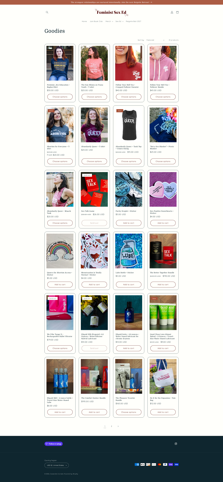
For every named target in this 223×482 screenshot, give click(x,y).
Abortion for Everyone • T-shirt (58, 148)
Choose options (60, 97)
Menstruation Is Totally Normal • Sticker (91, 274)
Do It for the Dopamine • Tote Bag (163, 399)
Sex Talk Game (87, 211)
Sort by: (141, 40)
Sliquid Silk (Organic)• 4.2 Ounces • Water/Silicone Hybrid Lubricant (92, 336)
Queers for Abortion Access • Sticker (59, 274)
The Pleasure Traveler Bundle (125, 399)
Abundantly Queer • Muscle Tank (59, 212)
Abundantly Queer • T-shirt (93, 146)
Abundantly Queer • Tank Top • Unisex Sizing (129, 148)
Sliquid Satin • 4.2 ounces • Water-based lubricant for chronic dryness (127, 336)
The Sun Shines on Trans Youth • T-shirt (92, 86)
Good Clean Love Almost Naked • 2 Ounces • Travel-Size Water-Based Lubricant (162, 336)
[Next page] (118, 426)
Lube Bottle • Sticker (125, 273)
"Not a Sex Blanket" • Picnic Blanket (162, 148)
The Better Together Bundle (162, 273)
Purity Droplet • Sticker (126, 211)
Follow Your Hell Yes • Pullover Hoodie (159, 86)
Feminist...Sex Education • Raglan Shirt (58, 86)
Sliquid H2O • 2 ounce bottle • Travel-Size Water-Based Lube (60, 400)
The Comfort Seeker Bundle (93, 398)
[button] (47, 12)
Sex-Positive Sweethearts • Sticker (162, 212)
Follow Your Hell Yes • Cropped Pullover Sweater (127, 86)
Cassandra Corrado (57, 474)
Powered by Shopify (71, 474)
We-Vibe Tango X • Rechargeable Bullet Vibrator (59, 335)
